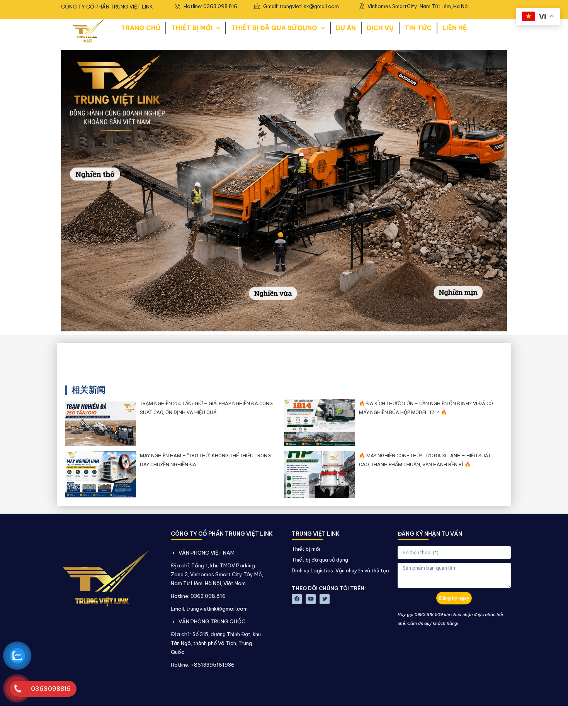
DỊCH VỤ (380, 28)
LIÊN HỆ (454, 28)
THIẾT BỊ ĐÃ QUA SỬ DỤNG (274, 28)
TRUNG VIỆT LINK (316, 533)
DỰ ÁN (346, 28)
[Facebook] (297, 599)
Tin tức (418, 28)
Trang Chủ (140, 28)
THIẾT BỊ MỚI (192, 28)
